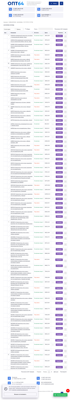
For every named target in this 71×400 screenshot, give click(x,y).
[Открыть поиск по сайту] (61, 3)
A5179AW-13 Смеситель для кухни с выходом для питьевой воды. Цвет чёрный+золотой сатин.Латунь (20, 228)
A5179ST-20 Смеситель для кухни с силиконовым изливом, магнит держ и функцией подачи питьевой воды (21, 362)
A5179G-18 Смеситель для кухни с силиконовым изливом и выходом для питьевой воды (20, 310)
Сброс (28, 29)
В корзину (59, 35)
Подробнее (59, 55)
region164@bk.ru (46, 14)
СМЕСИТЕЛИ (12, 22)
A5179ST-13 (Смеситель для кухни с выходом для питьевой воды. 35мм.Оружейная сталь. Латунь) (20, 346)
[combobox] (10, 29)
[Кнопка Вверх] (62, 393)
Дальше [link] (56, 371)
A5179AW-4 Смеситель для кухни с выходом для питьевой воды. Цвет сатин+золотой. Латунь (20, 244)
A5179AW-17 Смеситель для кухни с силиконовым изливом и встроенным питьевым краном (20, 238)
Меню (55, 3)
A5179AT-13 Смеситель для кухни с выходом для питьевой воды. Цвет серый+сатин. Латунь (20, 217)
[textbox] (10, 29)
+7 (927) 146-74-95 (18, 8)
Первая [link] (39, 371)
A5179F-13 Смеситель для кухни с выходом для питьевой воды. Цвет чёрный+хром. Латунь (20, 255)
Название (13, 32)
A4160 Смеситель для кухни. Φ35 (19, 80)
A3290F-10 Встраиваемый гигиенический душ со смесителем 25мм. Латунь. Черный (21, 46)
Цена (46, 32)
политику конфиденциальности (20, 389)
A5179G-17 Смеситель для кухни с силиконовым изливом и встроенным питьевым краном (20, 304)
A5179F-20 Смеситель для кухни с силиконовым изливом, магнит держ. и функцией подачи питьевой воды (21, 273)
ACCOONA (19, 22)
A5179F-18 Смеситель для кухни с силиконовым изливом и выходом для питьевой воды (20, 267)
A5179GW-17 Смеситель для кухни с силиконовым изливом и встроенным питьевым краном (20, 329)
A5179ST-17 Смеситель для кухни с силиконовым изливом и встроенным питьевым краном (20, 356)
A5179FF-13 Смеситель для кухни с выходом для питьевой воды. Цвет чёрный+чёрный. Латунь (20, 283)
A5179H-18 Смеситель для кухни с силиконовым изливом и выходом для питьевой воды (20, 335)
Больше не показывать (20, 394)
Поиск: (36, 29)
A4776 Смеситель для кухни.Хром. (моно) (21, 120)
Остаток (36, 32)
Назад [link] (45, 371)
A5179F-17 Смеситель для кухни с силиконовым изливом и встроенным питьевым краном (20, 261)
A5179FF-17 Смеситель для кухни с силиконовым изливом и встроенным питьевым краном (20, 294)
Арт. (5, 32)
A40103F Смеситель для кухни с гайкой (21, 68)
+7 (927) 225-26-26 (46, 8)
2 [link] (51, 371)
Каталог (6, 22)
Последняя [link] (63, 371)
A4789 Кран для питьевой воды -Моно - (21, 128)
